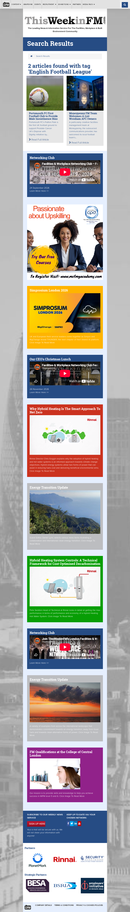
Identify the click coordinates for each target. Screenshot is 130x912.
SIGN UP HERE (37, 823)
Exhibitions (63, 4)
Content (15, 4)
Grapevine (27, 4)
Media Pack (88, 4)
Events (38, 4)
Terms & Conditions (64, 905)
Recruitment (49, 4)
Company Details (43, 905)
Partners (77, 4)
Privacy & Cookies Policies (89, 905)
